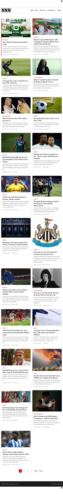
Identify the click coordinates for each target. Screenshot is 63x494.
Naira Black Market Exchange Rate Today (15, 43)
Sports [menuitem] (59, 10)
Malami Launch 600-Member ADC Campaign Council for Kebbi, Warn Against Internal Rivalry (46, 41)
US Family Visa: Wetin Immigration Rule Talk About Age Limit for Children (46, 332)
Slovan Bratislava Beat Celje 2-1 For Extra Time (46, 119)
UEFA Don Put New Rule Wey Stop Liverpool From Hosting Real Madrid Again (15, 332)
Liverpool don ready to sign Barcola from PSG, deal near (15, 82)
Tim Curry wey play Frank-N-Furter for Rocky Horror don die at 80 (46, 294)
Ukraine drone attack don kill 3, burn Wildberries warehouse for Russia (47, 376)
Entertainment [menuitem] (51, 10)
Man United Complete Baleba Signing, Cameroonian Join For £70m (15, 453)
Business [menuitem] (42, 10)
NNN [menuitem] (32, 10)
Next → (41, 471)
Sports (4, 78)
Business (5, 39)
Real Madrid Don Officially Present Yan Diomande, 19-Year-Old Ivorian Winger (15, 159)
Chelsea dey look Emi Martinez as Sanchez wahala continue (14, 198)
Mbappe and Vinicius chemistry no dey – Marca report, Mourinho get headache (46, 156)
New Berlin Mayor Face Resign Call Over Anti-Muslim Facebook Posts (14, 408)
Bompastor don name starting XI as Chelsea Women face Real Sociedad (15, 243)
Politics (36, 37)
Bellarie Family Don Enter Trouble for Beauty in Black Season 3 (46, 81)
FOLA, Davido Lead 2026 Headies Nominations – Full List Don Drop (46, 417)
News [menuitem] (36, 10)
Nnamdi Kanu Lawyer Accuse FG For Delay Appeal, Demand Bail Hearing (15, 371)
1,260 (35, 471)
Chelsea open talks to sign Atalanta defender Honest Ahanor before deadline (14, 292)
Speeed (60, 484)
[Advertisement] (31, 3)
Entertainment (38, 77)
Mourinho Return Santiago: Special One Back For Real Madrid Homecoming (46, 203)
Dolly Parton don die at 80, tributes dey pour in (14, 119)
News (35, 328)
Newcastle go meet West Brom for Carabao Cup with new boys (45, 253)
